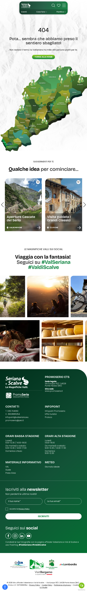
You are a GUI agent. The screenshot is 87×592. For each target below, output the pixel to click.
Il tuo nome (13, 501)
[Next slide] (84, 204)
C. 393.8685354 (12, 414)
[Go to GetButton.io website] (81, 589)
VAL (7, 467)
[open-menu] (64, 5)
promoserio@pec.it (14, 420)
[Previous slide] (2, 204)
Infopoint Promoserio (55, 411)
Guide (8, 470)
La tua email (53, 501)
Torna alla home (43, 57)
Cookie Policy (47, 585)
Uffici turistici (51, 414)
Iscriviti (43, 516)
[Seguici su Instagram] (15, 536)
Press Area (10, 473)
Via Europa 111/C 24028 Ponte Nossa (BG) (55, 385)
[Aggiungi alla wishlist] (38, 182)
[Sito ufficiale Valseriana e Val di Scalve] (26, 5)
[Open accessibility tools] (5, 587)
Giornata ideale (52, 467)
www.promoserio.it (54, 391)
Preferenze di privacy (62, 585)
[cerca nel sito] (53, 5)
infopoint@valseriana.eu (16, 417)
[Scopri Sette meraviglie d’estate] (79, 227)
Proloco (48, 417)
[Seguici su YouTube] (28, 536)
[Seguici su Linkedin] (22, 536)
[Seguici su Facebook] (8, 536)
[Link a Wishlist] (58, 5)
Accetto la (19, 509)
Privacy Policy (24, 509)
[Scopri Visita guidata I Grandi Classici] (38, 227)
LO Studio (43, 587)
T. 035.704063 (11, 411)
